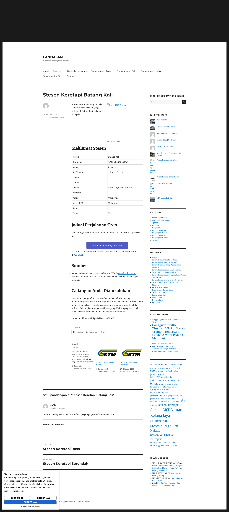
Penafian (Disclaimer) (160, 287)
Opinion (155, 223)
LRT (161, 387)
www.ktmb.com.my (127, 273)
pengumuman (158, 395)
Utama (46, 71)
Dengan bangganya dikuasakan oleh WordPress (72, 502)
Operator (57, 71)
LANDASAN (53, 57)
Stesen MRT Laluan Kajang (164, 428)
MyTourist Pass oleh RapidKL (163, 344)
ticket (173, 443)
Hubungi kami (157, 300)
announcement (159, 364)
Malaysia (167, 387)
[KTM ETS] (84, 358)
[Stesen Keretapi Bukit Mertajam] (131, 352)
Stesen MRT (159, 421)
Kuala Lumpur (157, 384)
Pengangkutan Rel (126, 71)
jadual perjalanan (160, 380)
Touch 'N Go (171, 445)
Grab (165, 371)
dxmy (45, 111)
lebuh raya (154, 387)
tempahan (166, 442)
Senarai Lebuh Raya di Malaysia (164, 272)
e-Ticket (175, 368)
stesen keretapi (168, 405)
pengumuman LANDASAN (158, 399)
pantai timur (166, 389)
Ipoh (170, 371)
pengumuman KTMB (175, 396)
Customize (17, 498)
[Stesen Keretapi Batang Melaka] (107, 352)
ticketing (155, 445)
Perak (169, 399)
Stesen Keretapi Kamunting (167, 160)
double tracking (165, 368)
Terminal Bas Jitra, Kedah (166, 140)
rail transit (164, 401)
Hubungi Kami (119, 311)
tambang (154, 443)
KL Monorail (175, 381)
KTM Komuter (162, 120)
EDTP (152, 371)
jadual (175, 371)
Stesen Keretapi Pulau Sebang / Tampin (167, 466)
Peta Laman (156, 302)
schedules (153, 405)
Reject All (43, 498)
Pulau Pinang (177, 399)
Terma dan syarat (158, 292)
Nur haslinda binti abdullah (162, 468)
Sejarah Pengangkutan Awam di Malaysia (167, 280)
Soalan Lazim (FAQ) (159, 295)
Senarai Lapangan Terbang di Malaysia (166, 270)
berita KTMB (176, 365)
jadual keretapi (157, 374)
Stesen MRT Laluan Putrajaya (162, 437)
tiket (162, 446)
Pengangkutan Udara (151, 71)
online (174, 387)
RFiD (183, 401)
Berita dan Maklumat (77, 71)
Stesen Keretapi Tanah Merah (168, 177)
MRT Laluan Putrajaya (165, 198)
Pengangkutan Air (51, 76)
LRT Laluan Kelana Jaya (165, 147)
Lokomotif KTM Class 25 (166, 127)
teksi (160, 442)
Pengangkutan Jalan (101, 71)
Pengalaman (157, 228)
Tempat (61, 117)
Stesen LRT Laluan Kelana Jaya (166, 413)
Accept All (30, 502)
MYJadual (78, 255)
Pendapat (71, 76)
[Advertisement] (114, 22)
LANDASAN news (171, 384)
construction (154, 368)
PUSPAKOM (155, 401)
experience (159, 371)
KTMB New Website (164, 184)
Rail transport (174, 401)
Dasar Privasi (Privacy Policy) (163, 290)
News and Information (160, 220)
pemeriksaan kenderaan (159, 392)
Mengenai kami (158, 297)
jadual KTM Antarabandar (161, 377)
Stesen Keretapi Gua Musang (167, 133)
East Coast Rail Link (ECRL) (162, 346)
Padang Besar (155, 390)
